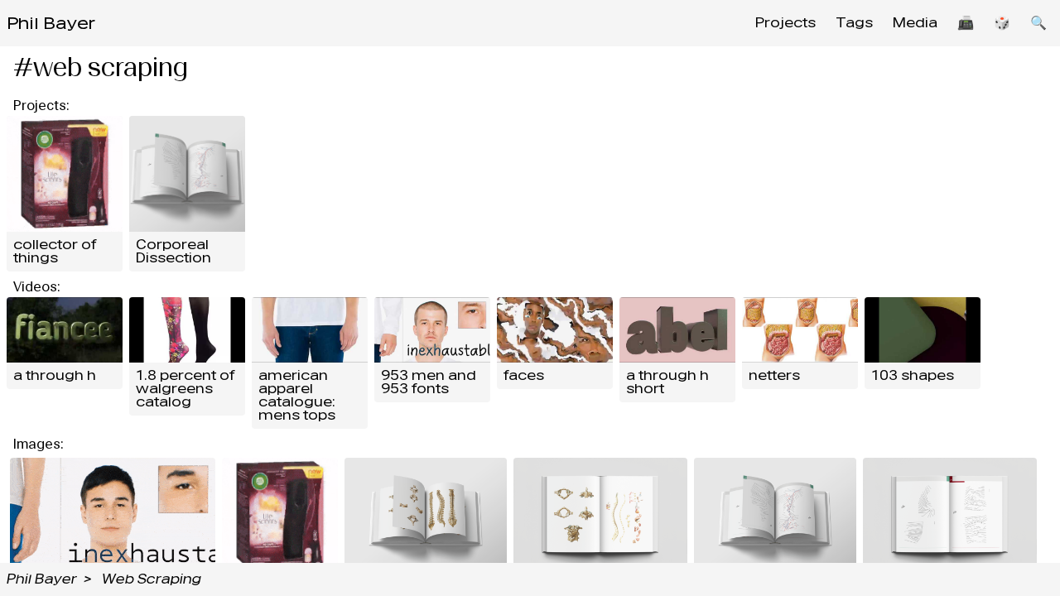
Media (915, 23)
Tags (854, 23)
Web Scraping (151, 579)
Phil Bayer (51, 23)
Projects (785, 23)
